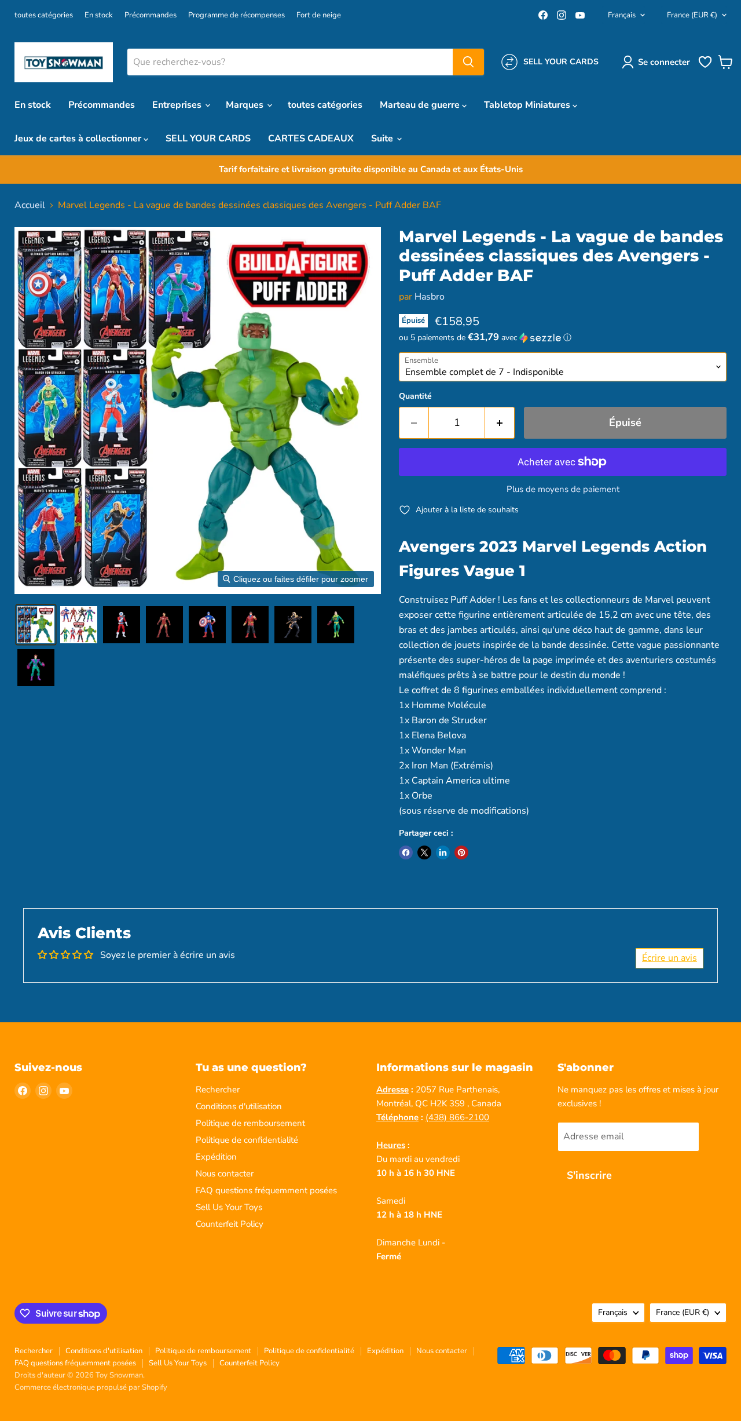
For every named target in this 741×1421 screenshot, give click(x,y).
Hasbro (429, 296)
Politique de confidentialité (247, 1140)
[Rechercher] (468, 62)
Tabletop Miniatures (528, 105)
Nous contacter (225, 1173)
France (692, 15)
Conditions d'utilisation (239, 1106)
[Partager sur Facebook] (406, 852)
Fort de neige (318, 15)
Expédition (216, 1157)
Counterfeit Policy (229, 1224)
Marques (246, 105)
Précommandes (150, 15)
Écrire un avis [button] (669, 958)
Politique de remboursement (250, 1123)
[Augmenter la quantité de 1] (500, 423)
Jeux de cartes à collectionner (79, 138)
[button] (658, 62)
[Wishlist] (705, 66)
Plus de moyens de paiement (563, 489)
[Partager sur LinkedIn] (443, 852)
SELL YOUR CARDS (208, 138)
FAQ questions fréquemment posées (266, 1190)
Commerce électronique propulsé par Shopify (90, 1387)
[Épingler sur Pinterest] (461, 852)
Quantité (415, 396)
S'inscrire (589, 1175)
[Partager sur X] (424, 852)
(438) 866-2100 (457, 1117)
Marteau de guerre (421, 105)
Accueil (29, 205)
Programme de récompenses (236, 15)
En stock (99, 15)
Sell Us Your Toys (229, 1207)
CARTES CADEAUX (311, 138)
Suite (383, 138)
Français (622, 15)
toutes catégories (43, 15)
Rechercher (218, 1089)
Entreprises (178, 105)
